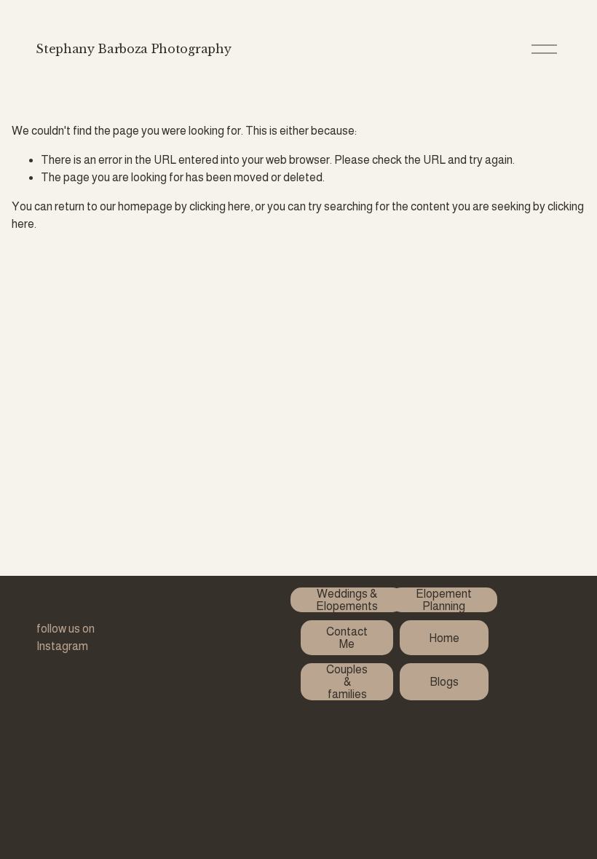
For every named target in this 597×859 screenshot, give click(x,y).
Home (444, 638)
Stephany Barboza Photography (133, 48)
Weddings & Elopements (347, 599)
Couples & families (347, 681)
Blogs (444, 682)
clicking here (219, 206)
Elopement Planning (444, 599)
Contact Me (347, 637)
